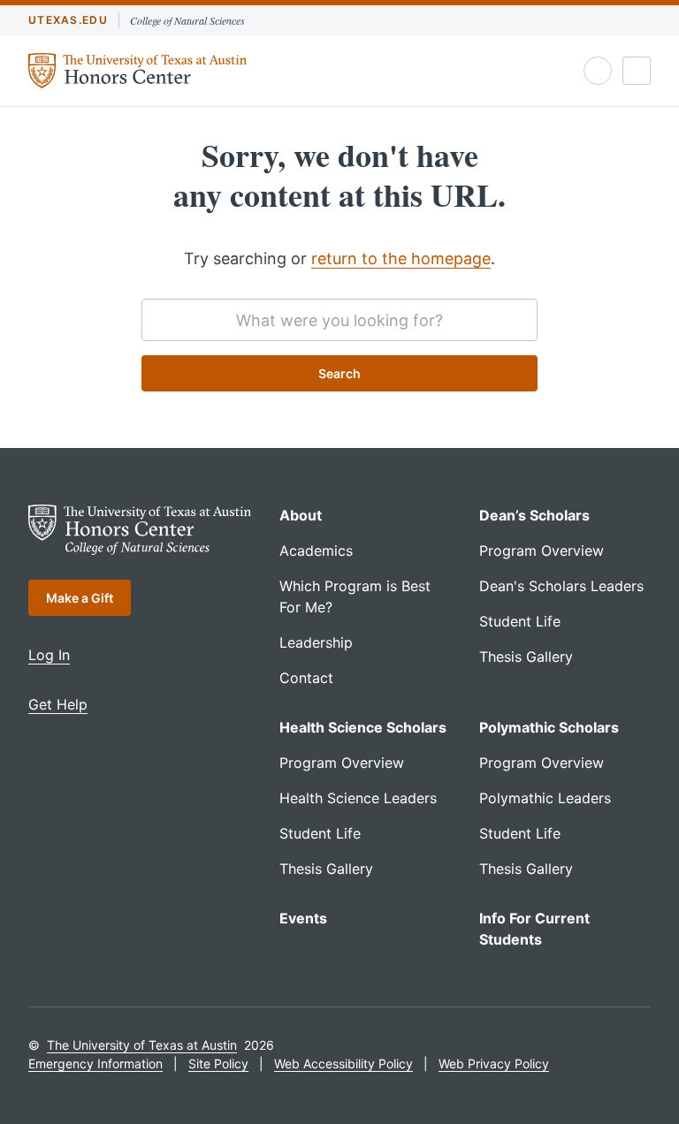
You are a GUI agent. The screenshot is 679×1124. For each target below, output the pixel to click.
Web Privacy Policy (494, 1063)
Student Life (520, 621)
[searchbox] (339, 320)
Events (303, 918)
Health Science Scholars (362, 727)
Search (339, 373)
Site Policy (218, 1063)
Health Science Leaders (358, 798)
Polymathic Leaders (545, 798)
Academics (316, 550)
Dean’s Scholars (534, 515)
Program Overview (541, 550)
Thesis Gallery (526, 656)
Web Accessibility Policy (343, 1063)
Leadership (316, 642)
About (300, 515)
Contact (306, 678)
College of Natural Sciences (187, 20)
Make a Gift (79, 597)
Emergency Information (95, 1063)
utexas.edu (68, 20)
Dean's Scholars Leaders (561, 586)
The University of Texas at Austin (142, 1044)
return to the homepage (401, 258)
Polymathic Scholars (549, 727)
